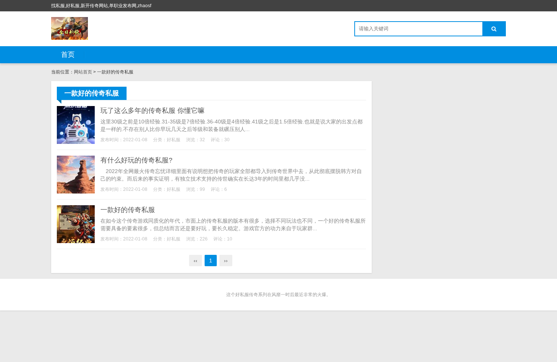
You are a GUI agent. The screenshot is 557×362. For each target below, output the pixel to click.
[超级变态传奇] (69, 28)
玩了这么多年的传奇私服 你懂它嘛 (152, 110)
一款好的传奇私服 (127, 210)
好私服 (173, 139)
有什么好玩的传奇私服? (136, 160)
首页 (68, 54)
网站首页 (83, 72)
